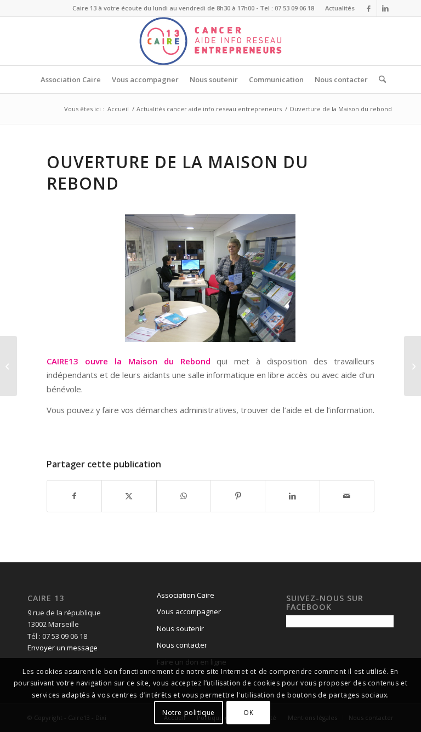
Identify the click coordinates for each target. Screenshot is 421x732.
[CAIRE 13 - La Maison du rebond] (210, 278)
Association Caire (185, 595)
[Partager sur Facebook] (74, 496)
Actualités (340, 8)
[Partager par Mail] (347, 496)
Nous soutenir (180, 628)
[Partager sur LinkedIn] (292, 496)
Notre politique (188, 712)
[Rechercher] (379, 79)
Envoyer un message (62, 648)
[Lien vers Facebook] (369, 8)
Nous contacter (182, 645)
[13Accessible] (412, 366)
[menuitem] (337, 8)
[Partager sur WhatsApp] (183, 496)
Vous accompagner (189, 611)
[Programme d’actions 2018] (8, 366)
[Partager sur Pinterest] (238, 496)
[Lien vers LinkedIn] (385, 8)
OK (248, 712)
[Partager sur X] (129, 496)
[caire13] (210, 41)
